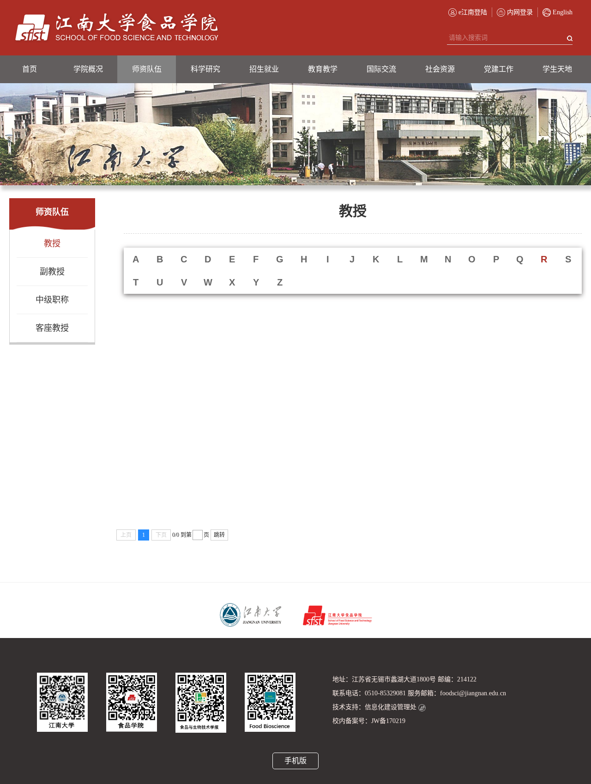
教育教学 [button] (323, 69)
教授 (52, 243)
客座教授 (52, 328)
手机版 (295, 761)
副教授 (52, 271)
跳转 (219, 535)
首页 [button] (29, 69)
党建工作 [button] (498, 69)
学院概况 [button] (88, 69)
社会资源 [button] (440, 69)
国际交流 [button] (381, 69)
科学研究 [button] (205, 69)
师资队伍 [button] (147, 69)
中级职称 (52, 299)
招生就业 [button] (264, 69)
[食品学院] (117, 27)
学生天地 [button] (557, 69)
